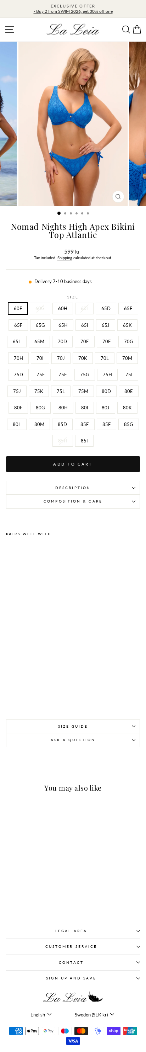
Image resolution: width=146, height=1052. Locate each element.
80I (84, 407)
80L (17, 424)
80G (40, 407)
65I (84, 325)
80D (106, 391)
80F (18, 407)
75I (129, 374)
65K (127, 325)
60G (40, 308)
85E (84, 424)
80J (106, 407)
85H (62, 440)
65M (39, 341)
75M (83, 391)
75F (62, 374)
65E (128, 308)
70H (18, 358)
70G (128, 341)
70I (40, 358)
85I (84, 440)
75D (18, 374)
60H (62, 308)
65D (106, 308)
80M (39, 424)
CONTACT (71, 962)
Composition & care (73, 501)
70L (105, 358)
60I (84, 308)
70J (61, 358)
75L (61, 391)
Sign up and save (71, 978)
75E (40, 374)
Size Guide (73, 726)
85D (62, 424)
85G (128, 424)
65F (18, 325)
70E (84, 341)
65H (63, 325)
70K (82, 358)
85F (106, 424)
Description (73, 487)
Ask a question (73, 740)
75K (38, 391)
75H (107, 374)
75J (17, 391)
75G (84, 374)
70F (106, 341)
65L (17, 341)
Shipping (64, 257)
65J (106, 325)
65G (40, 325)
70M (127, 358)
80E (128, 391)
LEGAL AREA (71, 931)
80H (63, 407)
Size (73, 297)
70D (62, 341)
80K (127, 407)
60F (18, 308)
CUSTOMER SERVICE (71, 946)
